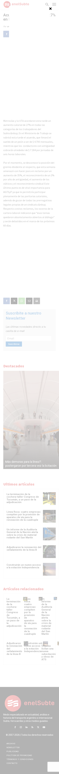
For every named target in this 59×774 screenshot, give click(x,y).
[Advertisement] (29, 26)
